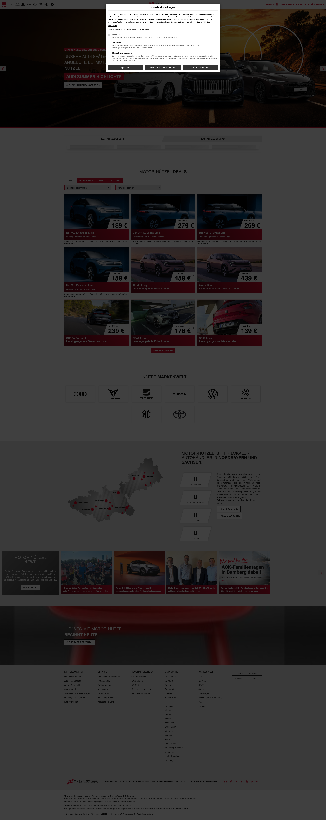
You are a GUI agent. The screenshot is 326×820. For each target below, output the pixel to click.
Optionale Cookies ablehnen (163, 67)
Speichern (125, 67)
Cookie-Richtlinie (203, 22)
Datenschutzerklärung (187, 22)
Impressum (112, 26)
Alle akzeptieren (200, 67)
